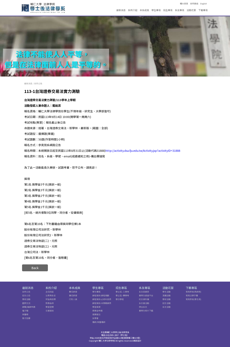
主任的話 (50, 291)
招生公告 (26, 295)
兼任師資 (73, 295)
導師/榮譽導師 (98, 322)
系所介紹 (132, 10)
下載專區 (203, 10)
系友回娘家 (144, 291)
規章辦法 (96, 314)
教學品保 (50, 303)
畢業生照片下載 (146, 310)
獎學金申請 (97, 310)
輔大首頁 (184, 3)
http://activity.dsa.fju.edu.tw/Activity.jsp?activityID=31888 (142, 150)
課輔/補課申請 (28, 306)
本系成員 (144, 10)
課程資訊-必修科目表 (101, 299)
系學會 (95, 318)
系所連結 (194, 3)
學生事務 (96, 291)
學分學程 (120, 299)
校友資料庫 (144, 299)
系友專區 (179, 10)
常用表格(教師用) (193, 291)
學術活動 (26, 299)
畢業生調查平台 (146, 295)
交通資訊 (50, 310)
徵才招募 (26, 318)
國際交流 (26, 303)
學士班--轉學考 (122, 295)
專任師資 (73, 291)
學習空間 (50, 306)
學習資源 (96, 306)
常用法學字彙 (192, 295)
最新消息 (121, 10)
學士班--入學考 (122, 291)
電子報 (25, 310)
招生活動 (166, 303)
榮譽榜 (25, 314)
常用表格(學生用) (193, 299)
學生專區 (156, 10)
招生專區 (168, 10)
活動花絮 (191, 10)
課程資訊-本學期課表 (101, 303)
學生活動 (166, 291)
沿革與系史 (51, 295)
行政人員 (73, 299)
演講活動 (166, 295)
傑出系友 (143, 306)
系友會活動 (144, 303)
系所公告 (38, 83)
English (203, 3)
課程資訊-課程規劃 (100, 295)
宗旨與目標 (51, 299)
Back (34, 267)
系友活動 (166, 306)
